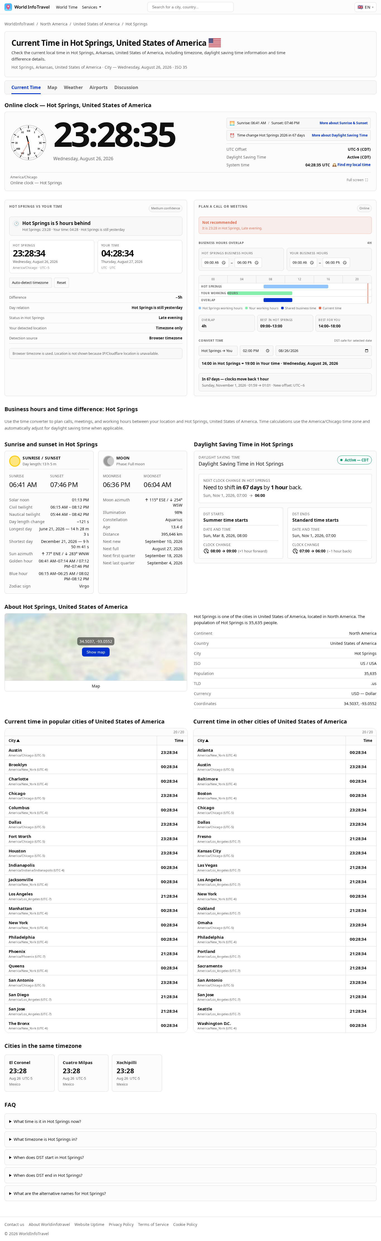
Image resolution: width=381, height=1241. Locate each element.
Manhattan (20, 908)
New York (18, 922)
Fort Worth (20, 836)
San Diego (19, 994)
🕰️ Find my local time (351, 164)
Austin (15, 750)
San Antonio (21, 980)
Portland (206, 951)
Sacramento (209, 966)
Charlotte (18, 779)
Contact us (14, 1224)
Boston (204, 793)
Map (52, 87)
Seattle (204, 1009)
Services (89, 7)
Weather (73, 87)
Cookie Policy (185, 1224)
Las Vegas (207, 865)
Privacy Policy (121, 1224)
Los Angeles (21, 894)
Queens (16, 966)
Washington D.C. (214, 1023)
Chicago (17, 793)
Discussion (126, 87)
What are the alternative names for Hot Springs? (60, 1193)
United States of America (96, 24)
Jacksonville (21, 879)
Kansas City (209, 851)
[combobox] (190, 7)
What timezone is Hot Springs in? (45, 1139)
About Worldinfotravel (49, 1224)
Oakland (206, 908)
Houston (17, 851)
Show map (95, 652)
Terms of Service (153, 1224)
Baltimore (207, 779)
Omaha (205, 922)
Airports (99, 87)
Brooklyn (18, 764)
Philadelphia (22, 937)
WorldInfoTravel (19, 24)
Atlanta (205, 750)
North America (53, 24)
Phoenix (17, 951)
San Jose (17, 1009)
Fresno (204, 836)
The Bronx (19, 1023)
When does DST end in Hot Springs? (48, 1175)
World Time (67, 7)
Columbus (19, 807)
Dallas (15, 822)
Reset (61, 282)
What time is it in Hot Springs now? (47, 1121)
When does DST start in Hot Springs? (49, 1157)
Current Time (26, 87)
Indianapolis (21, 865)
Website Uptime (89, 1224)
